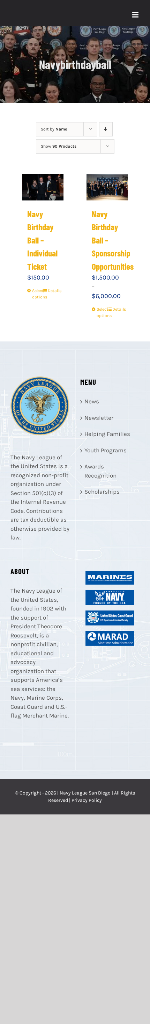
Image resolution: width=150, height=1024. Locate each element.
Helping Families (107, 433)
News (91, 401)
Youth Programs (105, 450)
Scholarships (102, 491)
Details (53, 290)
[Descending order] (106, 129)
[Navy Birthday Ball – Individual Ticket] (43, 187)
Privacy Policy (87, 800)
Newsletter (98, 417)
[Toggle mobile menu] (136, 15)
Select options (37, 293)
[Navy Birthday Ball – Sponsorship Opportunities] (107, 187)
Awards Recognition (100, 471)
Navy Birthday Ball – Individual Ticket (42, 240)
